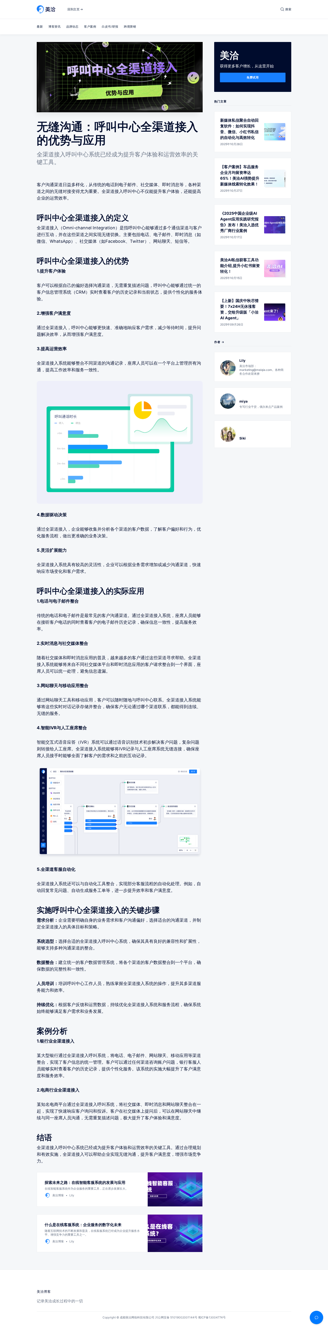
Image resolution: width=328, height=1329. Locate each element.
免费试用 (253, 77)
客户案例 (90, 26)
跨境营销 (130, 26)
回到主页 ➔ (75, 9)
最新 (40, 26)
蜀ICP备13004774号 (212, 1317)
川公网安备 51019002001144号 (176, 1317)
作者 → (219, 342)
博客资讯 (55, 26)
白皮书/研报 (110, 26)
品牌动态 (72, 26)
